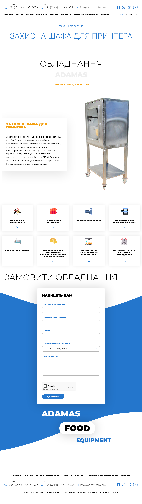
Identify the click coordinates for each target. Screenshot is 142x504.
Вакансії (105, 14)
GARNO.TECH (113, 492)
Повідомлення (51, 356)
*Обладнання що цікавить (57, 343)
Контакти (66, 14)
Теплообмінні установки (53, 221)
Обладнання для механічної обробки (124, 221)
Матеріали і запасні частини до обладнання (124, 252)
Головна (8, 14)
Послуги (54, 14)
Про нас (19, 14)
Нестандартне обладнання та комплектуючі (89, 252)
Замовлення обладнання (86, 14)
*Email (47, 330)
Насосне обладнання (88, 220)
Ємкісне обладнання (17, 250)
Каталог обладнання (36, 14)
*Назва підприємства (54, 305)
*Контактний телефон (55, 318)
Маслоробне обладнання (17, 221)
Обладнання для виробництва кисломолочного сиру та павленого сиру (53, 253)
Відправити (53, 397)
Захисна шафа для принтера (71, 85)
